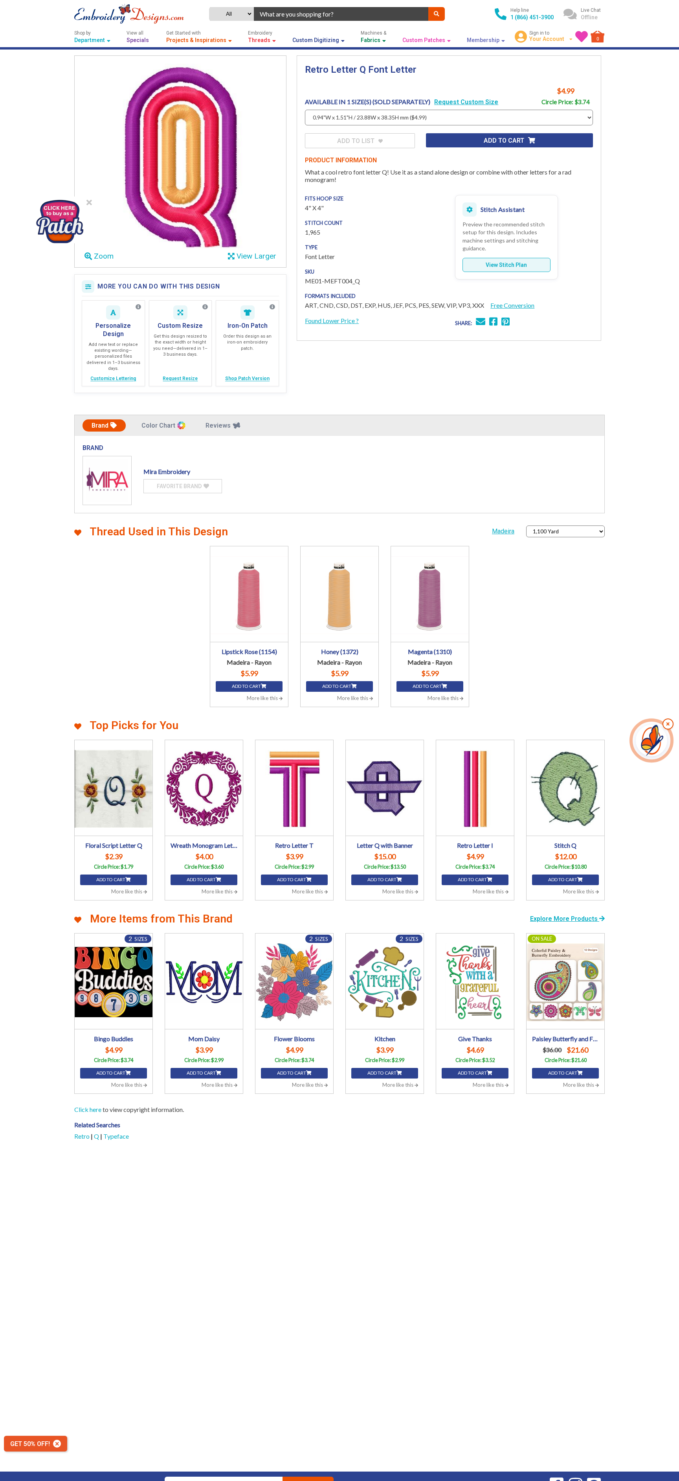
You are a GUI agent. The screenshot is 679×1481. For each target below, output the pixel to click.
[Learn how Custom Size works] (205, 307)
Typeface (116, 1136)
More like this (263, 698)
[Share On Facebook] (493, 322)
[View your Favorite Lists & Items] (581, 36)
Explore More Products (564, 918)
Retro (82, 1136)
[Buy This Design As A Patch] (59, 220)
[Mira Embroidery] (107, 480)
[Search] (436, 14)
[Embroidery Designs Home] (129, 14)
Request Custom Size (466, 102)
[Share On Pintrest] (505, 322)
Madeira (503, 531)
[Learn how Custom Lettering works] (138, 307)
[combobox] (341, 14)
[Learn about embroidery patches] (272, 307)
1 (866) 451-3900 (532, 17)
